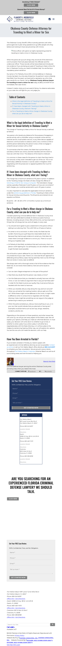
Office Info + (11, 599)
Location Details (25, 429)
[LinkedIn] (10, 627)
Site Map (10, 645)
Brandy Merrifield (49, 361)
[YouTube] (12, 627)
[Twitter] (9, 627)
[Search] (52, 624)
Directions (23, 432)
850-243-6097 (50, 347)
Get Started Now (31, 408)
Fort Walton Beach (21, 351)
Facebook (32, 371)
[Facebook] (7, 627)
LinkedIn (49, 371)
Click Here (31, 5)
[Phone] (50, 19)
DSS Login (16, 645)
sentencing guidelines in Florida (25, 193)
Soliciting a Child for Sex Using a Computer (21, 183)
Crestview (31, 351)
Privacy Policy (19, 635)
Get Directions (20, 599)
